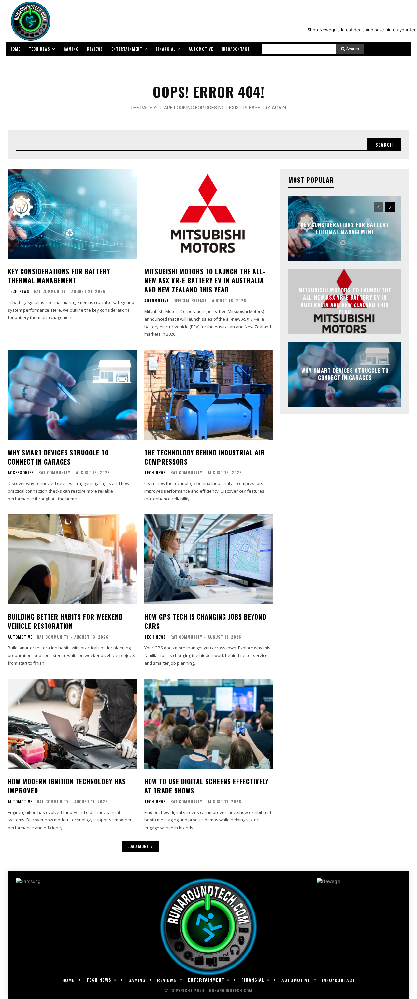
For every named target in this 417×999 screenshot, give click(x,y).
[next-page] (390, 207)
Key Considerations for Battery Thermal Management (59, 275)
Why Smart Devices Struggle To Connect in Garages (58, 457)
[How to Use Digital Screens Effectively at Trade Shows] (208, 724)
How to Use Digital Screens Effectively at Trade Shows (206, 785)
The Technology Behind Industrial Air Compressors (204, 457)
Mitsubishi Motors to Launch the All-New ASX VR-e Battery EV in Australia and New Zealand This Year (204, 280)
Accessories (21, 473)
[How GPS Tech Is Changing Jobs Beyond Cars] (208, 559)
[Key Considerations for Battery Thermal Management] (72, 214)
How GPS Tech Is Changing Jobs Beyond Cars (205, 621)
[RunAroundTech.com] (29, 21)
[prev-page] (378, 207)
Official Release (190, 300)
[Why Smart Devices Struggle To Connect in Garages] (72, 395)
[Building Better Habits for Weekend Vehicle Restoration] (72, 559)
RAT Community (50, 291)
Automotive (156, 301)
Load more (138, 846)
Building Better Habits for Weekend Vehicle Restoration (65, 621)
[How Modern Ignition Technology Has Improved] (72, 724)
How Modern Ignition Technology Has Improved (67, 785)
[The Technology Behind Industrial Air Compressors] (208, 395)
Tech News (18, 291)
